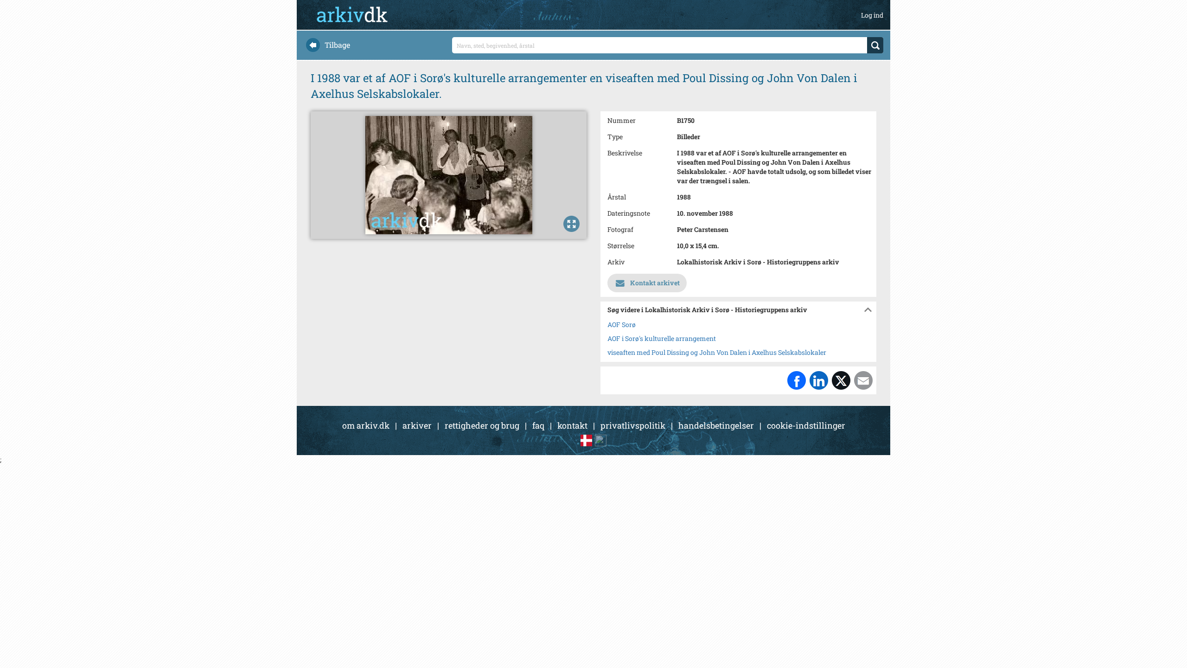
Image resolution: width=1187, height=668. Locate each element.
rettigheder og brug (482, 425)
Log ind (872, 15)
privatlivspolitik (632, 425)
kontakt (572, 425)
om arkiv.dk (365, 425)
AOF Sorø (621, 324)
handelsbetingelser (716, 425)
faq (538, 425)
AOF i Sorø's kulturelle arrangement (661, 338)
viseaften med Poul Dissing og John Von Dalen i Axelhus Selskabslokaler (716, 352)
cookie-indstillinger (806, 425)
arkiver (417, 425)
